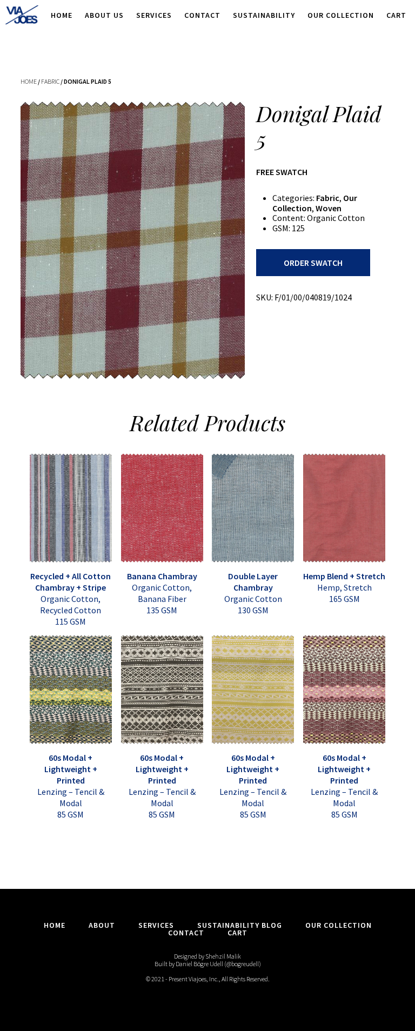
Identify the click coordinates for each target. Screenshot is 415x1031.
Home (61, 15)
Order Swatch (313, 262)
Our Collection (340, 15)
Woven (329, 208)
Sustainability (264, 15)
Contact (202, 15)
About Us (104, 15)
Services (154, 15)
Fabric (50, 81)
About (102, 925)
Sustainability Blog (239, 925)
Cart (396, 15)
